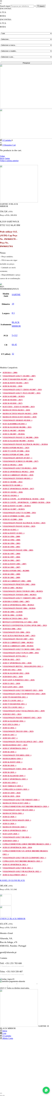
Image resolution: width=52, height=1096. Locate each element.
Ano (2, 48)
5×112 (14, 335)
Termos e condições (8, 984)
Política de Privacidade (27, 984)
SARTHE (16, 294)
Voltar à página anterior (9, 161)
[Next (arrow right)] (4, 1095)
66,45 (14, 344)
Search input (5, 6)
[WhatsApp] (46, 1090)
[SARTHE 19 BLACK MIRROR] (19, 1026)
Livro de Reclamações (17, 986)
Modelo (4, 42)
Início (2, 158)
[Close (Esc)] (1, 1093)
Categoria (5, 30)
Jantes (7, 158)
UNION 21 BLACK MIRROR (12, 919)
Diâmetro (5, 54)
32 (13, 354)
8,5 (13, 313)
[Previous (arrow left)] (1, 1095)
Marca (3, 36)
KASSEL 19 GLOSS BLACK (12, 880)
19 (13, 304)
